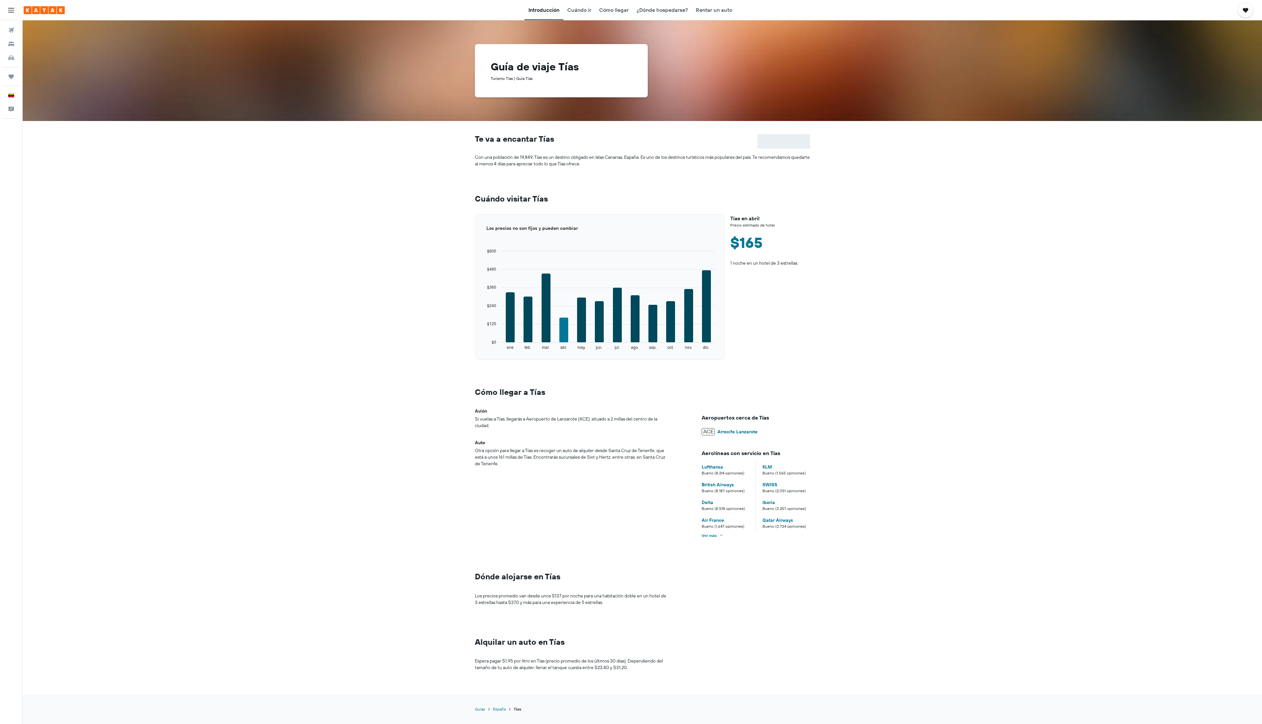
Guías (480, 709)
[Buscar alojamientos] (11, 44)
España (499, 709)
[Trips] (11, 76)
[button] (11, 10)
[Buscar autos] (11, 57)
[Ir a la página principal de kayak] (44, 10)
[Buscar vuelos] (11, 30)
